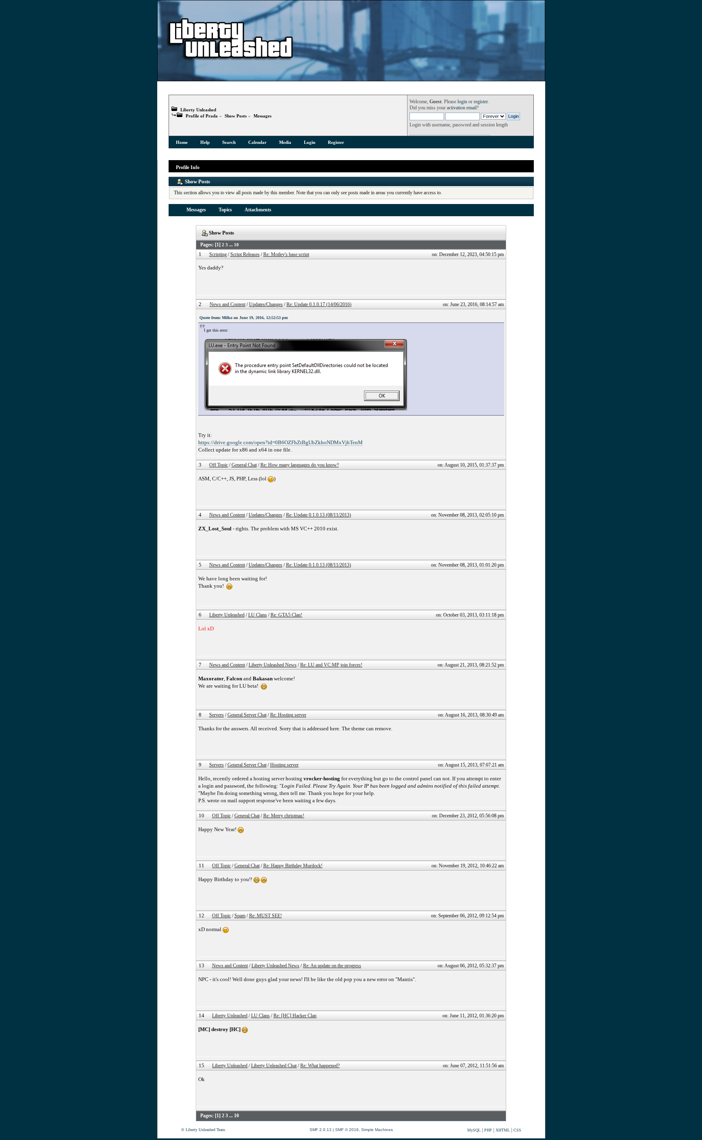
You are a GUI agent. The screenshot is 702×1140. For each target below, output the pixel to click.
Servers (216, 715)
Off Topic (218, 465)
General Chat (244, 465)
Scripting (218, 254)
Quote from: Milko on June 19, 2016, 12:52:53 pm (243, 317)
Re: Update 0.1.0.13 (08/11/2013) (318, 515)
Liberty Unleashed (198, 109)
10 (236, 244)
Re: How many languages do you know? (299, 465)
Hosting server (284, 765)
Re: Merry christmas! (283, 816)
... (231, 245)
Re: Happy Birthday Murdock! (293, 866)
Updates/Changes (266, 304)
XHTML (503, 1130)
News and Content (227, 304)
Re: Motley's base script (286, 254)
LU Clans (257, 615)
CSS (517, 1130)
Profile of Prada (202, 115)
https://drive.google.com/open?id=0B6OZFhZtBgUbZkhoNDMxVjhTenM (280, 442)
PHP (488, 1130)
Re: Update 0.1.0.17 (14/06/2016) (318, 304)
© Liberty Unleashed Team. (203, 1129)
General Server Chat (247, 715)
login (462, 101)
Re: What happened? (320, 1065)
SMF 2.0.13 (321, 1129)
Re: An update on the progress (332, 965)
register (481, 101)
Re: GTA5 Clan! (286, 615)
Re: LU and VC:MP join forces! (331, 665)
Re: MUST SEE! (265, 916)
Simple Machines (377, 1129)
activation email (462, 108)
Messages (262, 115)
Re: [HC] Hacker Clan (294, 1015)
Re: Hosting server (288, 715)
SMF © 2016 (347, 1129)
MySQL (474, 1130)
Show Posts (236, 115)
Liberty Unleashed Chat (274, 1065)
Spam (239, 916)
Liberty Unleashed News (273, 665)
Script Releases (245, 254)
